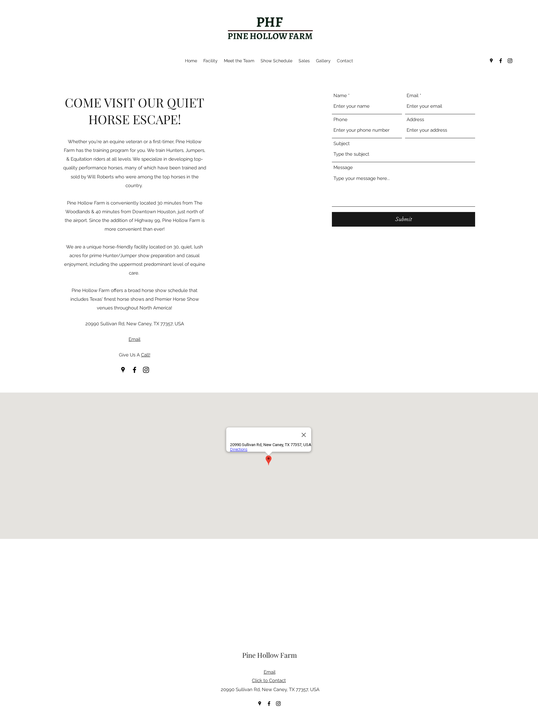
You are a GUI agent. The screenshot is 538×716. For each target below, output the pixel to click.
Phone (340, 119)
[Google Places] (491, 61)
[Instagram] (510, 61)
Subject (341, 143)
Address (415, 119)
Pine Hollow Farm (269, 655)
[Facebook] (501, 61)
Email (412, 95)
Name (340, 95)
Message (343, 167)
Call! (145, 355)
